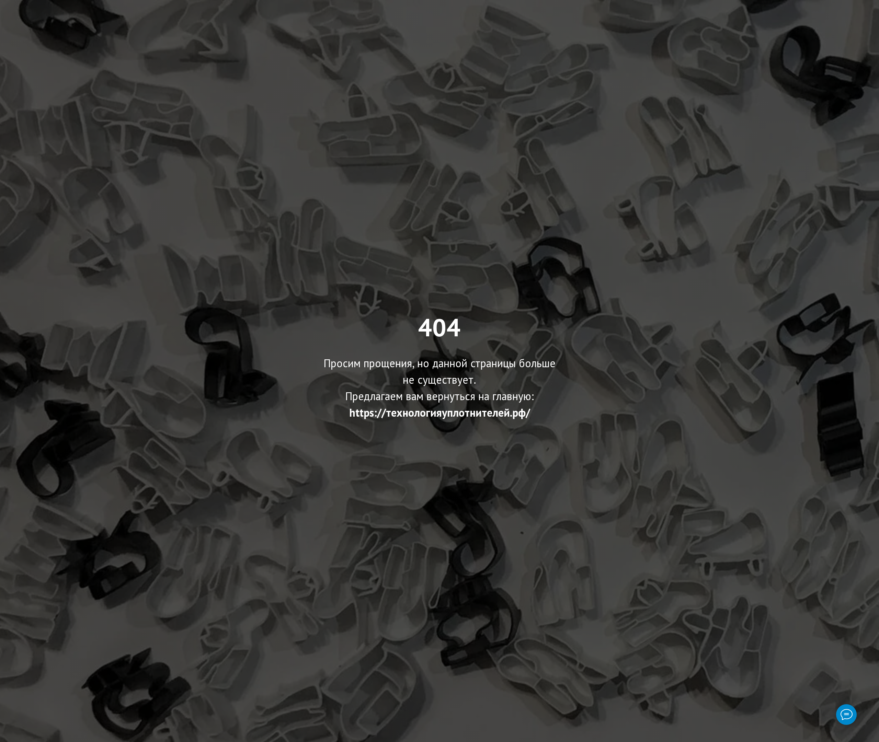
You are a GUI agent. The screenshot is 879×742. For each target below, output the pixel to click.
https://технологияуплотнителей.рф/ (439, 412)
